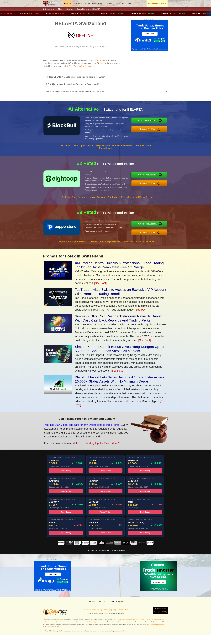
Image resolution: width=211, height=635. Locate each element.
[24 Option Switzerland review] (141, 544)
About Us (85, 610)
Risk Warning (107, 610)
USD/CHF (177, 14)
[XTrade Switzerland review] (93, 544)
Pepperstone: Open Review (72, 241)
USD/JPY (86, 14)
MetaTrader (78, 3)
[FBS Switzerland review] (77, 544)
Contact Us (92, 610)
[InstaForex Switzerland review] (85, 544)
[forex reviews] (55, 614)
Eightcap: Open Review (73, 197)
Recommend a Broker (157, 3)
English (69, 9)
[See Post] (100, 283)
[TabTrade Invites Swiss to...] (58, 305)
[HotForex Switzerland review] (109, 544)
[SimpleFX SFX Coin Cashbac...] (58, 331)
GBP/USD (146, 14)
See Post (123, 631)
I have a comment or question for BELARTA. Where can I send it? (105, 91)
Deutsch (91, 602)
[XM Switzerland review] (69, 544)
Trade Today (66, 470)
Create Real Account (147, 120)
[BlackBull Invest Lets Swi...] (58, 392)
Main (60, 9)
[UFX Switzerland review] (101, 544)
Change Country (160, 612)
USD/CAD (56, 14)
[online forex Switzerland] (50, 5)
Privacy (99, 610)
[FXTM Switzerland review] (150, 544)
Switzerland (49, 9)
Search (120, 610)
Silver (29, 14)
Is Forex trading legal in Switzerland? (98, 443)
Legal (115, 610)
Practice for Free (147, 129)
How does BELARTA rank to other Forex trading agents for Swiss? (105, 76)
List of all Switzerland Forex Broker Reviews (105, 550)
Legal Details (97, 3)
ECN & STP (119, 3)
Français (101, 602)
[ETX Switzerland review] (133, 544)
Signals (109, 3)
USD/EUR (116, 14)
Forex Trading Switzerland (80, 66)
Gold (2, 14)
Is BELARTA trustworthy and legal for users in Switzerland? (105, 84)
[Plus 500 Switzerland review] (61, 544)
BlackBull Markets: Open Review (77, 145)
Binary (129, 3)
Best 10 (67, 3)
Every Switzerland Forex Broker (136, 197)
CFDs (87, 3)
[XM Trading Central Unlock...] (58, 278)
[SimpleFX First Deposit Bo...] (58, 362)
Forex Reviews (83, 9)
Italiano (110, 602)
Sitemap (126, 610)
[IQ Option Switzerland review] (125, 544)
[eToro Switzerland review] (117, 544)
